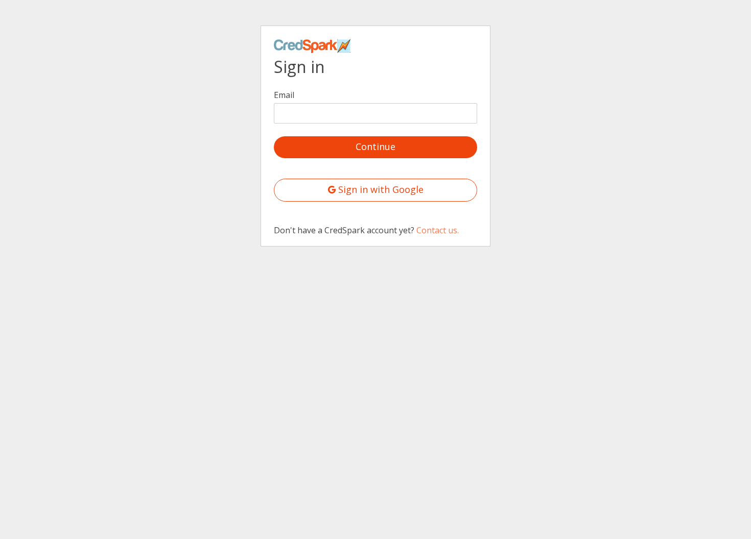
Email (284, 95)
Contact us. (437, 230)
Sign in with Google (380, 189)
